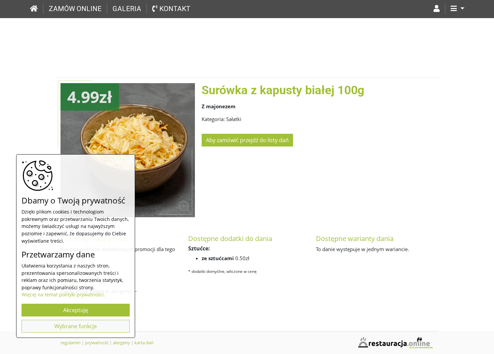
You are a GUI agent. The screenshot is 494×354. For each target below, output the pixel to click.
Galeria (127, 9)
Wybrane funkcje (75, 326)
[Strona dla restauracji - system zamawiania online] (395, 342)
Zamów (75, 9)
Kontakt (174, 9)
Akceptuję (75, 310)
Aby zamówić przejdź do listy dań (247, 140)
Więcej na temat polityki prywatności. (63, 294)
